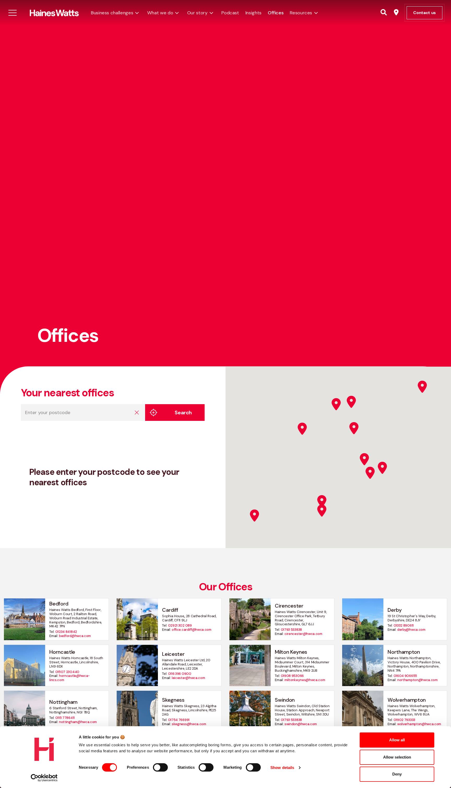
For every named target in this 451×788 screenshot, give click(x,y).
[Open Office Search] (396, 12)
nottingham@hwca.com (78, 722)
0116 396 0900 (179, 673)
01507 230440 (67, 672)
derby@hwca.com (411, 629)
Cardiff (170, 610)
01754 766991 (178, 720)
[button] (254, 515)
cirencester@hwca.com (303, 634)
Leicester (173, 654)
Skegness (173, 700)
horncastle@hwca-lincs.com (69, 678)
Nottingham (63, 702)
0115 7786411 (65, 718)
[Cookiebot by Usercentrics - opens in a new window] (44, 778)
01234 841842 (66, 631)
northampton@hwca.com (417, 680)
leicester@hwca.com (188, 678)
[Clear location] (136, 412)
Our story (197, 13)
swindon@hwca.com (300, 724)
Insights (253, 13)
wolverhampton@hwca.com (419, 724)
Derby (394, 610)
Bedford (58, 604)
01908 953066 (292, 676)
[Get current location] (153, 412)
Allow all (397, 740)
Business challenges (112, 13)
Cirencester (289, 606)
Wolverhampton (407, 700)
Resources (301, 13)
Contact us (424, 12)
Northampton (404, 652)
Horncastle (62, 652)
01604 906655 (405, 676)
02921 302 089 (180, 625)
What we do (160, 13)
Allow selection (397, 757)
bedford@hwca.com (75, 636)
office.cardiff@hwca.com (191, 629)
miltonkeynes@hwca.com (304, 680)
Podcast (230, 13)
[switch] (160, 767)
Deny (397, 774)
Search (183, 412)
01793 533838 (291, 629)
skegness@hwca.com (189, 724)
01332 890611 (404, 625)
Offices (275, 13)
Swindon (285, 700)
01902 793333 (404, 720)
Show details (282, 767)
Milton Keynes (291, 652)
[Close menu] (12, 13)
